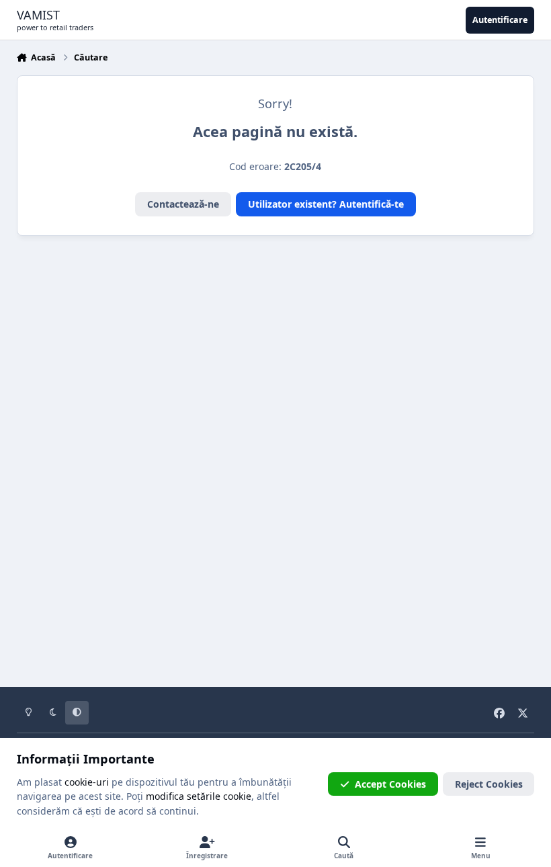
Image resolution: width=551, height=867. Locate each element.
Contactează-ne (183, 204)
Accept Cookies (390, 784)
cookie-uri (87, 782)
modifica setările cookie (198, 796)
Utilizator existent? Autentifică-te (326, 204)
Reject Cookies (489, 784)
